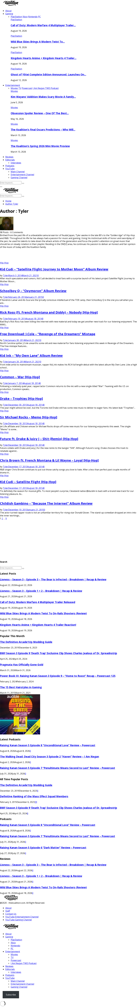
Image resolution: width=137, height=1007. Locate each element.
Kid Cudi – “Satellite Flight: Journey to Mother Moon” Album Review (54, 269)
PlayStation (16, 19)
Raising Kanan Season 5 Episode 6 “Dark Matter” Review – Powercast (43, 847)
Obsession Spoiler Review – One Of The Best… (40, 113)
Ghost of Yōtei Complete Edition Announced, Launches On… (48, 74)
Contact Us (10, 913)
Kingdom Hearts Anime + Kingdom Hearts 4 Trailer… (43, 58)
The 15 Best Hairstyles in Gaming (21, 687)
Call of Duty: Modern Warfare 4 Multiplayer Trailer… (43, 25)
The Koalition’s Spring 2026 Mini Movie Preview (40, 146)
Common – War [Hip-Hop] (20, 377)
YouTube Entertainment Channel (22, 916)
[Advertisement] (48, 255)
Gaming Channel (19, 177)
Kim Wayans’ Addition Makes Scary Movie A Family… (43, 96)
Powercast (16, 960)
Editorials (10, 159)
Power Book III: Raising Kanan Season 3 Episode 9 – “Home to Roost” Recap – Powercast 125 (57, 675)
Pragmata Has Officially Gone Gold (21, 664)
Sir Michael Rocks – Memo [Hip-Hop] (28, 417)
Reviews (9, 156)
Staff (7, 910)
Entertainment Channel (22, 174)
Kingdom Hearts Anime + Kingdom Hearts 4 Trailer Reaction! (38, 624)
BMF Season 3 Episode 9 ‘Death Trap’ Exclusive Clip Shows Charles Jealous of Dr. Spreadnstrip (58, 653)
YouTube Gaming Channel (18, 919)
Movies (14, 91)
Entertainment (12, 85)
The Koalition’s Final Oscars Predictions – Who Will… (43, 129)
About (8, 10)
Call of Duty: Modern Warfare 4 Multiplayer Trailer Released (37, 602)
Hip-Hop (4, 262)
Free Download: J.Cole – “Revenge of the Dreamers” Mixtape (47, 334)
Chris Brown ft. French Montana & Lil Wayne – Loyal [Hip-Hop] (49, 460)
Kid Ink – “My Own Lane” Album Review (31, 355)
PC (12, 948)
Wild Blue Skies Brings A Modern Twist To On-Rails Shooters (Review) (43, 613)
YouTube (10, 168)
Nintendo (15, 945)
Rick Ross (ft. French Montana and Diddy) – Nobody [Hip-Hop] (49, 312)
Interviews (16, 162)
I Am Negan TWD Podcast (24, 963)
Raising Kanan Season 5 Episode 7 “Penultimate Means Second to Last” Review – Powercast (57, 768)
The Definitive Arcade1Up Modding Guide (26, 642)
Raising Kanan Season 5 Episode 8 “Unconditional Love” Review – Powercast (47, 745)
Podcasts (9, 165)
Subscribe (11, 994)
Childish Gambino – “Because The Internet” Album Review (46, 503)
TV (12, 957)
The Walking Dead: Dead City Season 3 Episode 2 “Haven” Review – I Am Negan (49, 756)
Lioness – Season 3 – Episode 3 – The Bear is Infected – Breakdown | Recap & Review (53, 579)
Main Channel (18, 171)
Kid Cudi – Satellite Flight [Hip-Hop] (28, 482)
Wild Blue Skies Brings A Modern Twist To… (38, 41)
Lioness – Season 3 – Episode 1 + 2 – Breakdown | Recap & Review (41, 591)
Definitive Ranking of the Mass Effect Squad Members (34, 796)
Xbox (13, 942)
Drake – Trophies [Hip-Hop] (21, 398)
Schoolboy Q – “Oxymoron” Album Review (33, 290)
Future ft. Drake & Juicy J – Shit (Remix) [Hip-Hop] (39, 438)
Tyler (15, 203)
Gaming (9, 13)
